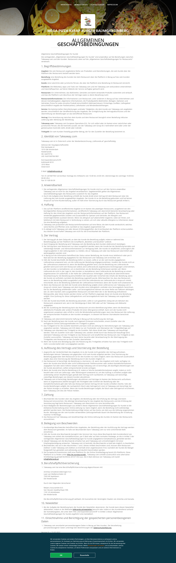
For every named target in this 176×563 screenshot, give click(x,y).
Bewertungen (81, 4)
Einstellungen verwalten (96, 545)
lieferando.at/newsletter (83, 509)
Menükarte (66, 4)
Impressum (112, 4)
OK (61, 555)
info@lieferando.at (54, 171)
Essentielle (84, 555)
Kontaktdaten (97, 4)
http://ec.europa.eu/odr (76, 454)
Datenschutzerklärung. (103, 528)
